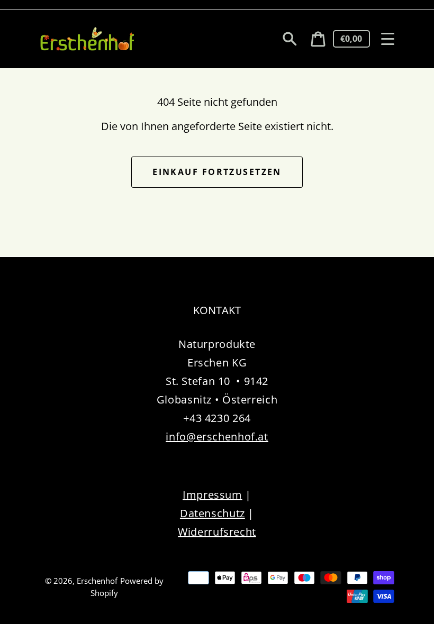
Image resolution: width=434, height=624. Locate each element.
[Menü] (387, 38)
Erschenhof (97, 580)
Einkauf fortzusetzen (217, 172)
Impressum (212, 495)
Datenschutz (212, 513)
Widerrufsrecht (217, 532)
